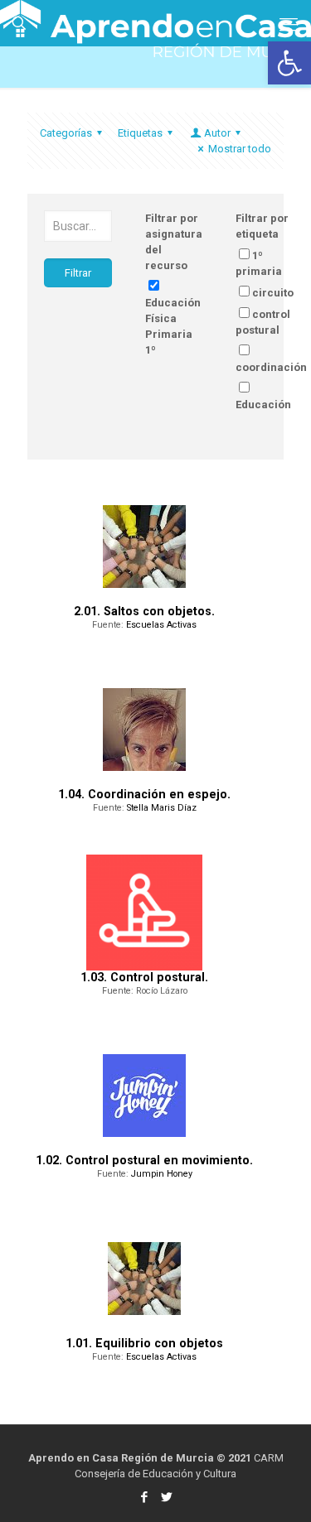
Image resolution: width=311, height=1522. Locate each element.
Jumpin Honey (161, 1173)
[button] (289, 62)
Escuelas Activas (161, 624)
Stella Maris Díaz (162, 807)
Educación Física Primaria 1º (173, 326)
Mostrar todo (239, 148)
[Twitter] (167, 1497)
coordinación (271, 367)
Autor (217, 133)
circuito (273, 293)
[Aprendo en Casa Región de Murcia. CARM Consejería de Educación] (155, 20)
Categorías (66, 133)
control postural (263, 322)
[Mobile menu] (289, 25)
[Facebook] (144, 1497)
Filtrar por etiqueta (262, 226)
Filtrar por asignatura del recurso (173, 242)
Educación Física (263, 412)
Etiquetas (140, 133)
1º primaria (259, 263)
